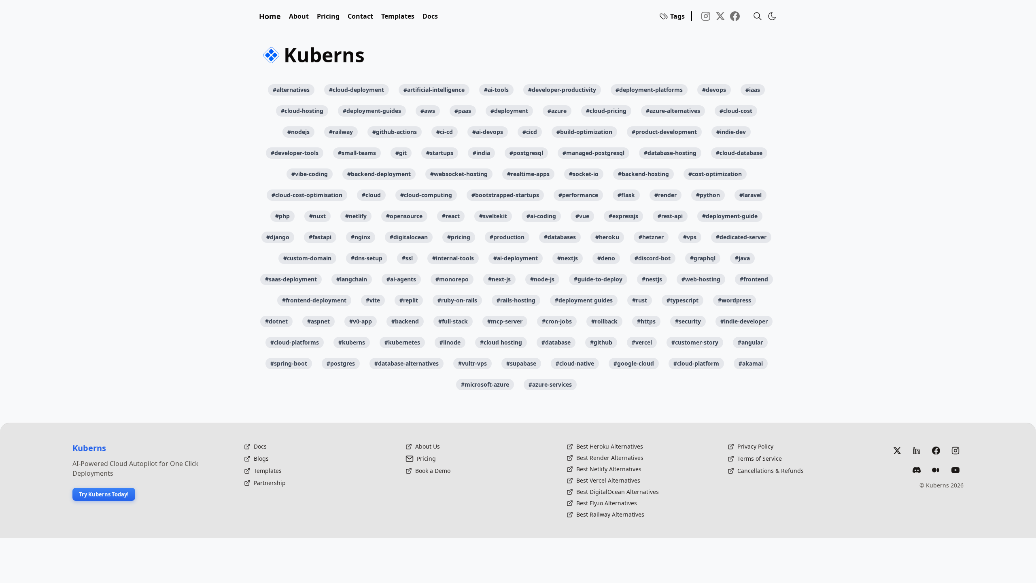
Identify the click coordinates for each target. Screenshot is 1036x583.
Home (270, 16)
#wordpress (734, 300)
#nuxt (317, 216)
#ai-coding (541, 216)
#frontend (754, 279)
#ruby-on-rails (457, 300)
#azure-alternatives (673, 111)
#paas (462, 111)
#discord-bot (653, 258)
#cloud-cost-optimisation (307, 195)
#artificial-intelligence (434, 90)
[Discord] (917, 470)
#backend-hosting (643, 174)
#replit (408, 300)
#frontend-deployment (314, 300)
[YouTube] (955, 470)
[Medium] (936, 470)
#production (507, 237)
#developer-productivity (562, 90)
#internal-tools (453, 258)
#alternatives (291, 90)
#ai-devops (487, 132)
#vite (373, 300)
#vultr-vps (472, 363)
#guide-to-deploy (598, 279)
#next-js (499, 279)
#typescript (682, 300)
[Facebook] (735, 16)
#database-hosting (670, 153)
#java (742, 258)
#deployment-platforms (649, 90)
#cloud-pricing (606, 111)
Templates (397, 16)
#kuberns (351, 342)
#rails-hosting (516, 300)
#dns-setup (366, 258)
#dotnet (276, 321)
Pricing (328, 16)
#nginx (360, 237)
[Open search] (757, 16)
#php (282, 216)
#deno (606, 258)
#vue (582, 216)
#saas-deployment (291, 279)
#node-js (542, 279)
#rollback (604, 321)
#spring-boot (288, 363)
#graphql (702, 258)
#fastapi (320, 237)
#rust (639, 300)
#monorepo (452, 279)
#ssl (407, 258)
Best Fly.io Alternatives (606, 503)
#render (665, 195)
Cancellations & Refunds (770, 470)
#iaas (752, 90)
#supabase (521, 363)
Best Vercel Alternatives (608, 480)
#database (556, 342)
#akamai (751, 363)
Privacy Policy (755, 446)
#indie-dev (731, 132)
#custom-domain (307, 258)
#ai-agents (401, 279)
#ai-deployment (515, 258)
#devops (714, 90)
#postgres (341, 363)
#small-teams (357, 153)
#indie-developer (744, 321)
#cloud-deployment (356, 90)
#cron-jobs (557, 321)
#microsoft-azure (485, 384)
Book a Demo (432, 470)
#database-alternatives (406, 363)
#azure (557, 111)
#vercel (642, 342)
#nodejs (298, 132)
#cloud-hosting (302, 111)
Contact (360, 16)
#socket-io (584, 174)
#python (708, 195)
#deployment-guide (730, 216)
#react (451, 216)
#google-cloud (634, 363)
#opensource (404, 216)
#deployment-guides (372, 111)
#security (688, 321)
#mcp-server (504, 321)
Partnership (270, 483)
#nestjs (652, 279)
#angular (750, 342)
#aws (427, 111)
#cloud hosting (501, 342)
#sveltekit (493, 216)
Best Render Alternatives (609, 458)
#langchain (351, 279)
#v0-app (360, 321)
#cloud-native (575, 363)
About (299, 16)
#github (601, 342)
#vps (689, 237)
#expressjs (623, 216)
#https (646, 321)
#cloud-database (739, 153)
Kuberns (89, 448)
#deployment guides (584, 300)
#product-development (664, 132)
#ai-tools (496, 90)
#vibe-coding (309, 174)
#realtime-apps (528, 174)
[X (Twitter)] (897, 451)
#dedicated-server (741, 237)
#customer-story (694, 342)
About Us (427, 446)
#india (481, 153)
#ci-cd (444, 132)
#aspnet (318, 321)
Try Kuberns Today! (104, 494)
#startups (439, 153)
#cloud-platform (696, 363)
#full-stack (453, 321)
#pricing (458, 237)
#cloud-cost (736, 111)
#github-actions (394, 132)
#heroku (607, 237)
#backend (405, 321)
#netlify (356, 216)
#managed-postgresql (593, 153)
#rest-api (670, 216)
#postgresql (526, 153)
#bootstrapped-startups (505, 195)
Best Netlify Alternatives (608, 469)
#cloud (371, 195)
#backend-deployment (379, 174)
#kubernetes (402, 342)
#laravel (750, 195)
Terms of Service (759, 458)
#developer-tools (294, 153)
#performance (578, 195)
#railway (341, 132)
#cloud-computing (426, 195)
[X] (720, 16)
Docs (430, 16)
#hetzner (651, 237)
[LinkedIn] (917, 451)
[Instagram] (706, 16)
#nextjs (567, 258)
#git (401, 153)
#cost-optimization (715, 174)
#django (277, 237)
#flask (626, 195)
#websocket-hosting (459, 174)
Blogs (261, 458)
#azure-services (550, 384)
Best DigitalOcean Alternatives (617, 492)
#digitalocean (409, 237)
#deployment (509, 111)
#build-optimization (584, 132)
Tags (677, 16)
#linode (450, 342)
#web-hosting (700, 279)
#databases (560, 237)
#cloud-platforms (294, 342)
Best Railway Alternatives (610, 514)
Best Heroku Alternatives (609, 446)
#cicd (529, 132)
